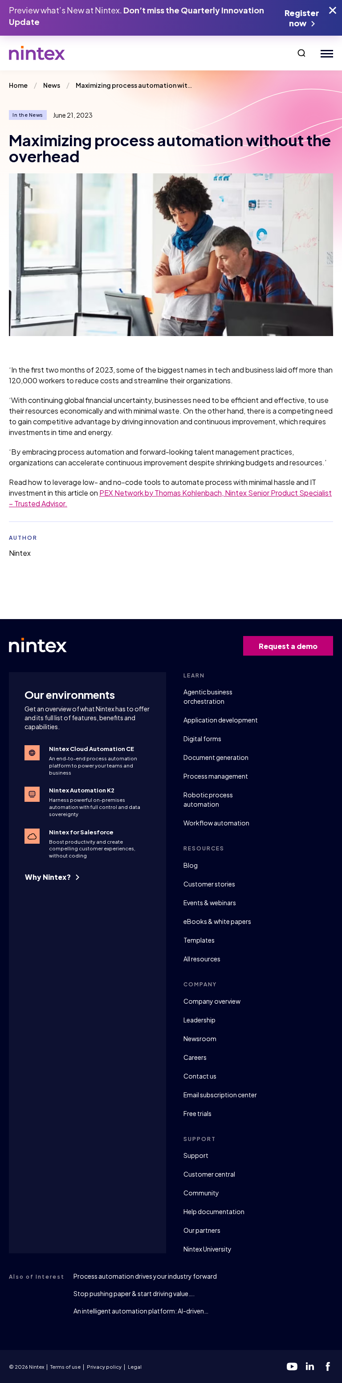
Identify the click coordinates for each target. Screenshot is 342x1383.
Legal (135, 1367)
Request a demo (288, 646)
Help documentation (213, 1211)
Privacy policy (104, 1367)
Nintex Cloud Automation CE (91, 748)
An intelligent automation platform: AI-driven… (140, 1311)
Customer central (209, 1174)
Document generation (215, 757)
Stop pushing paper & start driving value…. (134, 1293)
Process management (215, 776)
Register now (302, 18)
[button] (301, 53)
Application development (220, 720)
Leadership (199, 1020)
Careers (195, 1057)
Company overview (211, 1001)
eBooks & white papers (217, 921)
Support (195, 1155)
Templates (199, 940)
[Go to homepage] (37, 53)
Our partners (201, 1230)
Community (201, 1193)
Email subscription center (220, 1095)
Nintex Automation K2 (81, 790)
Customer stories (209, 884)
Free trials (197, 1113)
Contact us (199, 1076)
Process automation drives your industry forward (145, 1276)
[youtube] (292, 1366)
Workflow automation (216, 823)
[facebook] (327, 1366)
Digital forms (202, 739)
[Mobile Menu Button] (325, 53)
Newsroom (199, 1038)
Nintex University (207, 1249)
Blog (190, 865)
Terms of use (65, 1367)
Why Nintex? (48, 877)
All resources (201, 959)
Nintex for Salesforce (81, 832)
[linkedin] (310, 1366)
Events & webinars (209, 903)
